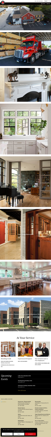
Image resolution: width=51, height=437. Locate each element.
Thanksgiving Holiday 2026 (25, 380)
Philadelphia (21, 420)
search (44, 3)
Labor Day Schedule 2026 (24, 375)
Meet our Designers (22, 361)
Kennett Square (21, 407)
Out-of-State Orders (39, 420)
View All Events (22, 390)
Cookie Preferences (40, 431)
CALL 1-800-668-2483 (39, 1)
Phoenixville (38, 401)
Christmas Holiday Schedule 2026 (26, 385)
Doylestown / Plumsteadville (24, 401)
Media (19, 414)
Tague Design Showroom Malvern (42, 414)
